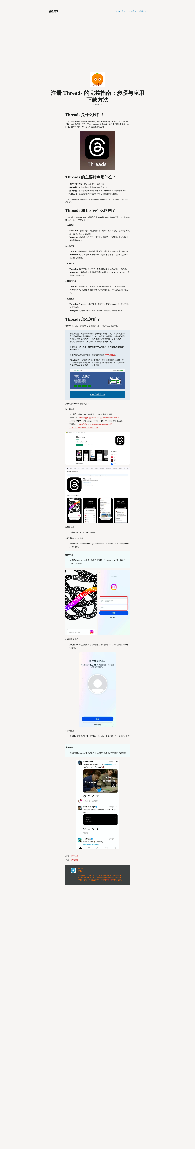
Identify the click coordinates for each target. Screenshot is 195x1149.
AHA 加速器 (110, 355)
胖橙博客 (53, 11)
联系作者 (109, 880)
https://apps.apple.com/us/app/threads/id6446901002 (99, 418)
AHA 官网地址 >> (97, 394)
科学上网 (75, 856)
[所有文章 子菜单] (124, 11)
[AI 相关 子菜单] (135, 11)
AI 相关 (131, 11)
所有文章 (120, 11)
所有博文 (75, 860)
